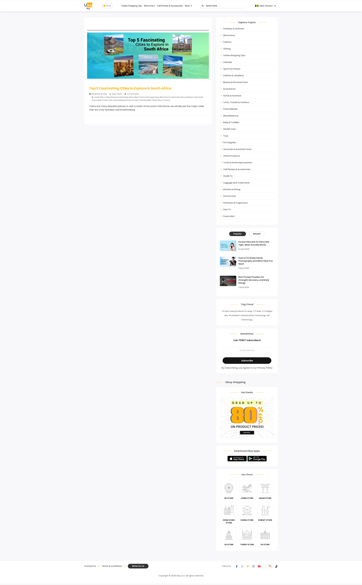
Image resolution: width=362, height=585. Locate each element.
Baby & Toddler (231, 122)
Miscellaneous (230, 115)
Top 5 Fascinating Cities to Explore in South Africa (130, 88)
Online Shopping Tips (131, 5)
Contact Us (90, 566)
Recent (257, 233)
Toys (225, 135)
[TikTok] (276, 566)
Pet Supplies (229, 142)
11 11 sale (257, 311)
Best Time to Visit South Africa (172, 97)
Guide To (228, 176)
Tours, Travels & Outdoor (236, 102)
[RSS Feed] (270, 566)
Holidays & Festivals (233, 28)
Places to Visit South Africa (122, 97)
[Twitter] (242, 566)
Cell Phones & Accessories (170, 5)
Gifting (227, 48)
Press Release (230, 109)
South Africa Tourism (161, 100)
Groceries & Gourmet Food (237, 149)
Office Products (231, 155)
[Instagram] (253, 566)
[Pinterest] (247, 566)
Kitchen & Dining (231, 189)
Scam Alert (229, 216)
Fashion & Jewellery (233, 75)
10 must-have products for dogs (237, 311)
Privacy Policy (265, 367)
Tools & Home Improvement (237, 162)
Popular (237, 233)
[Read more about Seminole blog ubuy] (88, 6)
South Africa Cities (102, 97)
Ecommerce (229, 88)
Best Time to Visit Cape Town (146, 97)
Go (203, 6)
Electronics (149, 5)
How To (227, 209)
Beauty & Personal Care (235, 82)
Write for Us (138, 566)
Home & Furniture (232, 95)
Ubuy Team (117, 94)
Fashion (227, 42)
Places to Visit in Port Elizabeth (138, 100)
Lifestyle (227, 62)
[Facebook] (236, 566)
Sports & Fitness (231, 68)
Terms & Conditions (112, 566)
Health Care (229, 129)
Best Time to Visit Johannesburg (111, 100)
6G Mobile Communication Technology (247, 315)
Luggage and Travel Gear (236, 182)
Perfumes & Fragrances (235, 202)
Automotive (229, 196)
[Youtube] (259, 566)
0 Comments (133, 94)
